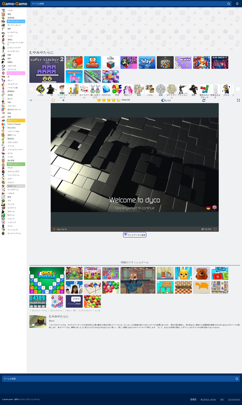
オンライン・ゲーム (39, 311)
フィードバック (234, 399)
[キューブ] (110, 62)
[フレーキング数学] (74, 301)
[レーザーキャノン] (165, 273)
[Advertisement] (82, 28)
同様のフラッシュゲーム (135, 262)
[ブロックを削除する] (183, 62)
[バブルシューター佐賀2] (110, 287)
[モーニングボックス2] (137, 280)
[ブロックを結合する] (110, 76)
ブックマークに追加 (136, 235)
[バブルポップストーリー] (92, 301)
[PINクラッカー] (37, 301)
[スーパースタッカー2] (46, 69)
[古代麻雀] (219, 287)
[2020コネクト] (56, 301)
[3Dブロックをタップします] (74, 76)
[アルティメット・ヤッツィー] (147, 62)
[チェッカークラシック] (183, 287)
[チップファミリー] (165, 287)
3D (74, 311)
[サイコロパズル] (46, 280)
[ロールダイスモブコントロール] (201, 62)
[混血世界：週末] (92, 62)
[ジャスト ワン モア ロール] (74, 273)
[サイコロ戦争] (92, 273)
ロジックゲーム (56, 311)
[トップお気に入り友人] (183, 273)
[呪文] (74, 287)
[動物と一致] (92, 287)
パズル (67, 311)
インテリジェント (85, 311)
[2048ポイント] (219, 273)
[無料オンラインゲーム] (14, 3)
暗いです (167, 100)
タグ (222, 399)
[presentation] (31, 89)
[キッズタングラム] (201, 287)
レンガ (97, 311)
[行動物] (201, 273)
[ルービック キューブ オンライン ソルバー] (165, 62)
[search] (229, 3)
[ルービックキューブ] (128, 62)
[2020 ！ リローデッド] (74, 62)
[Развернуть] (238, 100)
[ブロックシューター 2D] (219, 62)
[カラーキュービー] (110, 273)
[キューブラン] (92, 76)
